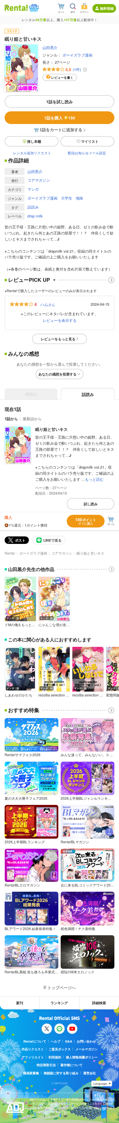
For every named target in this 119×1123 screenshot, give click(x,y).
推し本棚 (34, 141)
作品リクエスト (33, 1049)
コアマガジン (38, 180)
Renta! (10, 553)
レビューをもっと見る (58, 338)
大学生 (66, 198)
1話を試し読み (59, 101)
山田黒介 (49, 47)
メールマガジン (86, 1049)
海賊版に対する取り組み (61, 1073)
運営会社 (89, 1073)
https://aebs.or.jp (40, 1116)
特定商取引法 (46, 1065)
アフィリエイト (33, 1057)
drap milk (35, 216)
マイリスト (89, 141)
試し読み (91, 503)
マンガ (33, 189)
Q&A (68, 1041)
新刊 (19, 1002)
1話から (11, 418)
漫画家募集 (31, 1073)
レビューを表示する (60, 320)
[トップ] (16, 8)
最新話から (32, 418)
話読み (33, 207)
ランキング (59, 1002)
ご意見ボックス (60, 1049)
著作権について (71, 1065)
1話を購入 (59, 118)
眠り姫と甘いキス (51, 429)
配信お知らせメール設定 (87, 152)
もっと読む (94, 479)
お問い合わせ (86, 1041)
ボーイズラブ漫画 (77, 55)
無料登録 (107, 8)
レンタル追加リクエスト (32, 152)
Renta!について (34, 1041)
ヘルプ (55, 1041)
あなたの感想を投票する (57, 374)
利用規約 (55, 1057)
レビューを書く (62, 77)
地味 (79, 198)
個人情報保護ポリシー (82, 1057)
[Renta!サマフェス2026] (33, 8)
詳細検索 (99, 1002)
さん (47, 304)
